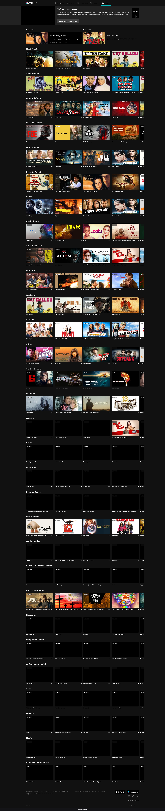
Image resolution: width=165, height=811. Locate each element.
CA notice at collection (90, 791)
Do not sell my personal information (41, 794)
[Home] (31, 3)
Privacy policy (76, 791)
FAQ (27, 794)
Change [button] (137, 800)
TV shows (96, 3)
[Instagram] (129, 796)
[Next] (139, 58)
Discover (72, 3)
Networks (108, 3)
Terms (68, 791)
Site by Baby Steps (134, 805)
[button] (68, 21)
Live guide (60, 3)
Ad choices (101, 791)
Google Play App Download (133, 792)
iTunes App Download (120, 792)
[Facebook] (133, 796)
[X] (137, 796)
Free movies (84, 3)
